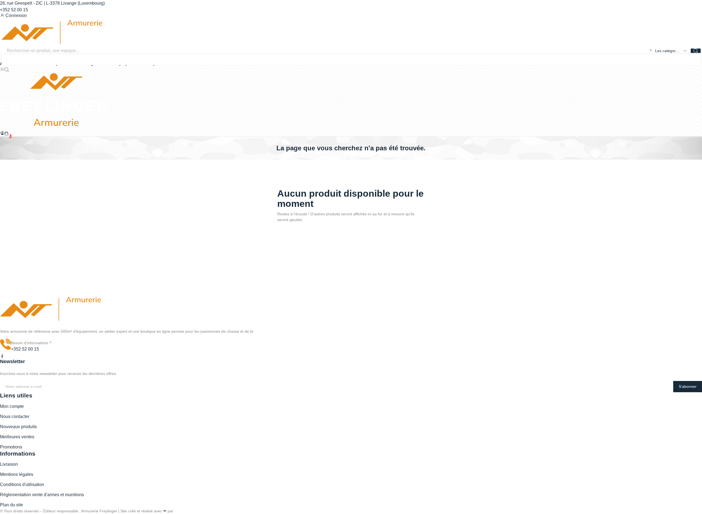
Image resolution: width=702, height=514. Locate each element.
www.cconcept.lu (188, 511)
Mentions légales (16, 474)
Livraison (9, 464)
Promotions (11, 447)
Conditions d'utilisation (22, 484)
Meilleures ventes (17, 436)
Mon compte (12, 406)
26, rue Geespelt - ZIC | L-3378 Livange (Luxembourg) (52, 3)
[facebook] (2, 356)
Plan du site (11, 504)
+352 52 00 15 (14, 9)
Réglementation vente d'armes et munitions (42, 494)
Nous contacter (14, 416)
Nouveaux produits (18, 426)
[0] (6, 133)
